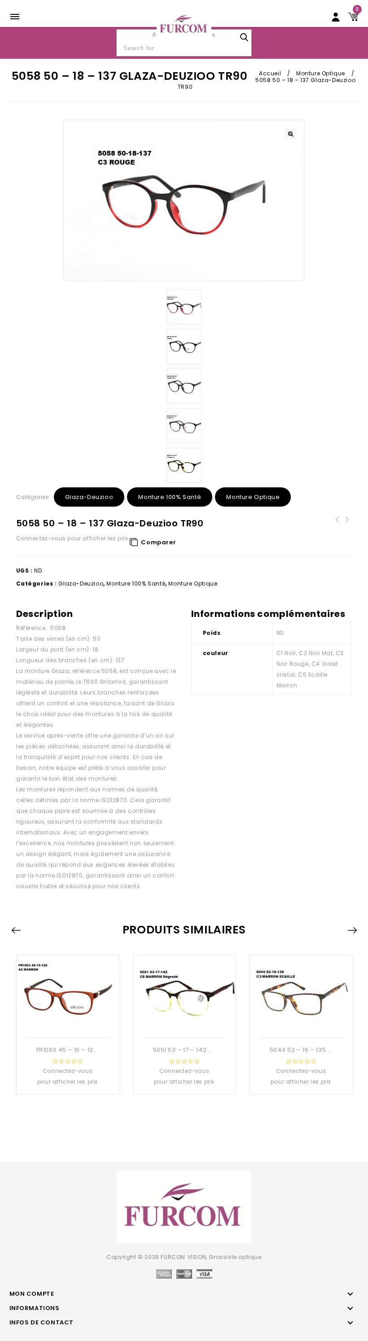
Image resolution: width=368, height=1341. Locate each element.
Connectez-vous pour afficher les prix (72, 538)
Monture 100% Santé (169, 497)
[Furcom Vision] (184, 24)
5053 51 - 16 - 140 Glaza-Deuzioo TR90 (347, 530)
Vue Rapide (66, 1023)
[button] (290, 134)
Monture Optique (320, 73)
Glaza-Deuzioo (89, 497)
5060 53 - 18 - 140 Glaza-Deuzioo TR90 (337, 530)
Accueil (270, 73)
